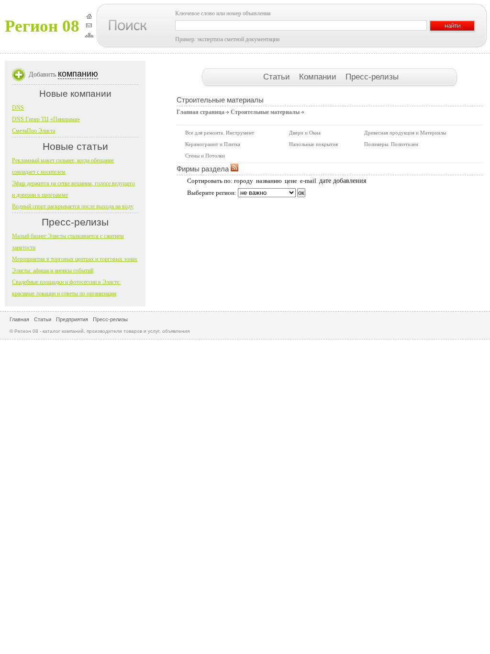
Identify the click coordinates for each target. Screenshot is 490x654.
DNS (18, 107)
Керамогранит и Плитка (212, 144)
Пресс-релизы (372, 76)
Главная (19, 319)
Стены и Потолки (205, 155)
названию (269, 180)
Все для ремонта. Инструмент (219, 132)
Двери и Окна (305, 132)
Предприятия (72, 319)
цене (291, 180)
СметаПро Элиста (33, 130)
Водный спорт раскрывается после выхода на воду (73, 206)
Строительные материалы (265, 112)
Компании (319, 76)
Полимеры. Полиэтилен (391, 144)
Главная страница (200, 112)
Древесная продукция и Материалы (405, 132)
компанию (78, 74)
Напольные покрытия (313, 144)
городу (243, 180)
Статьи (277, 76)
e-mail (308, 180)
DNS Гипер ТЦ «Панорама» (46, 119)
